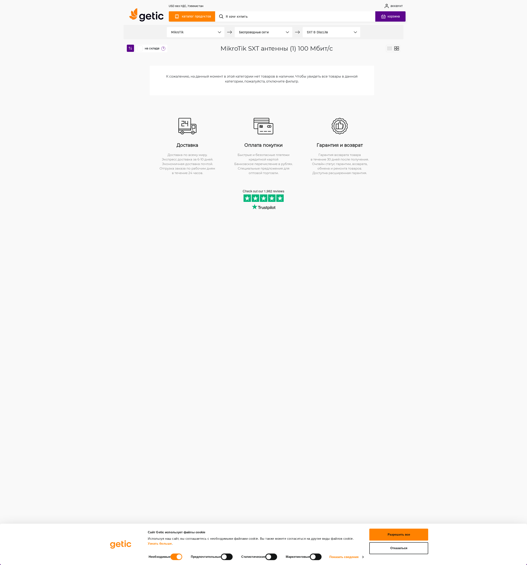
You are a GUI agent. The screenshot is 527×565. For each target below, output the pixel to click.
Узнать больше (160, 543)
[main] (148, 16)
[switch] (227, 556)
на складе (152, 48)
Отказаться (398, 548)
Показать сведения (344, 557)
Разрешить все (399, 534)
